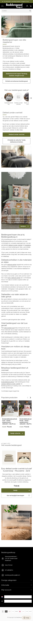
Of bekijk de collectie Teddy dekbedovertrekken (16, 141)
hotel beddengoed (9, 328)
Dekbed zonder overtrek (16, 134)
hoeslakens (27, 245)
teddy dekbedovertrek (14, 278)
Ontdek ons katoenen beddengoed (16, 81)
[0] (31, 6)
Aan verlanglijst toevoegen (15, 495)
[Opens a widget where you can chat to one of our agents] (26, 618)
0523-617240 (8, 565)
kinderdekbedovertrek (7, 382)
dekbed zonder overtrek (15, 245)
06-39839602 (9, 570)
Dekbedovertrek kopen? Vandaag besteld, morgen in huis (16, 74)
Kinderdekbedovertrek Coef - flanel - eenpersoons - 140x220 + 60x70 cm (9, 421)
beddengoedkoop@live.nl (12, 575)
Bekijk (15, 490)
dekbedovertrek (11, 264)
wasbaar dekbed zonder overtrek (10, 384)
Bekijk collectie (15, 433)
